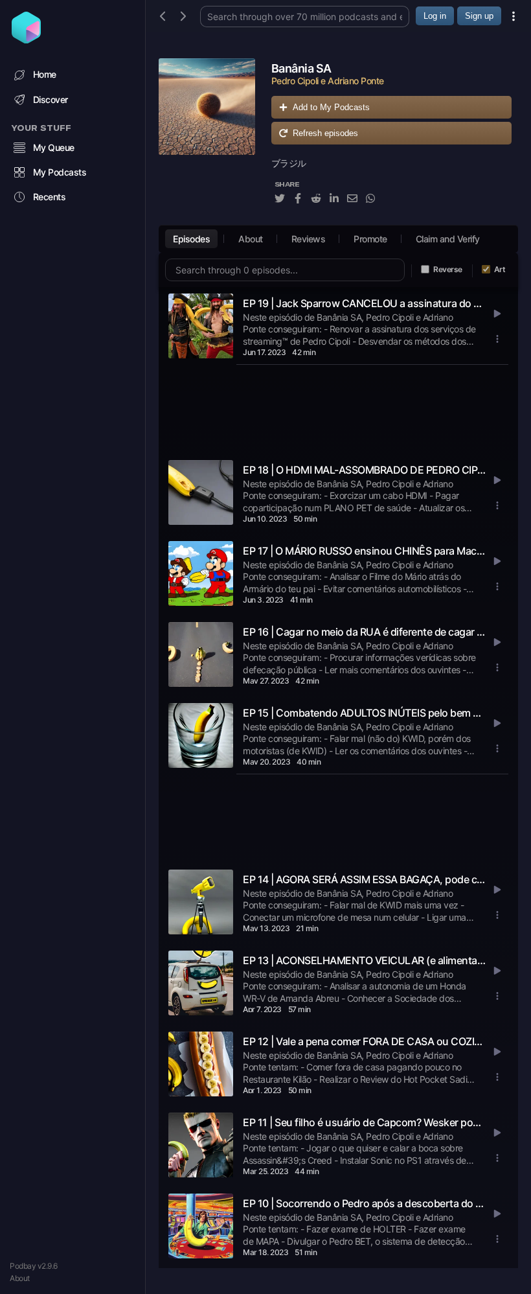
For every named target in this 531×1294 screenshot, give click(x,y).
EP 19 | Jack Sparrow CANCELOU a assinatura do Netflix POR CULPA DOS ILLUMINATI (364, 303)
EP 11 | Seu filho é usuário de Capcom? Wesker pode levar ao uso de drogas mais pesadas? (364, 1122)
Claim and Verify (448, 238)
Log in (435, 16)
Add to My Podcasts (331, 107)
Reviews (308, 238)
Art (500, 269)
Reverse (447, 269)
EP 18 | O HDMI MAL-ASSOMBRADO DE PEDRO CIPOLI (364, 469)
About (20, 1278)
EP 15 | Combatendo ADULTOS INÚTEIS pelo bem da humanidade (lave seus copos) (364, 712)
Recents (49, 196)
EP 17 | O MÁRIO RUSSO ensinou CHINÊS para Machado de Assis (364, 550)
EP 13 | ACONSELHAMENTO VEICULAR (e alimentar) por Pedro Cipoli (364, 960)
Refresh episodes (325, 133)
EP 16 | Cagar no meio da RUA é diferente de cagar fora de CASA (364, 631)
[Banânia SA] (207, 138)
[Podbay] (26, 39)
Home (44, 74)
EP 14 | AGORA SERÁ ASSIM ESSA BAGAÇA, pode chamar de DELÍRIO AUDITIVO (364, 879)
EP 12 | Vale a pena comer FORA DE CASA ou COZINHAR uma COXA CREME (364, 1041)
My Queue (53, 147)
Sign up (479, 16)
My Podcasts (60, 172)
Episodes (191, 238)
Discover (50, 99)
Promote (370, 238)
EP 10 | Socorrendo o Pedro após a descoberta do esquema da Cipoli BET (364, 1203)
